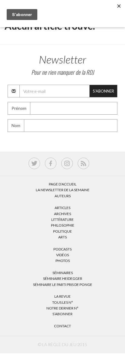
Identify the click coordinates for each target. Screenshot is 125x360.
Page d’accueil (62, 184)
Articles (62, 207)
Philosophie (62, 225)
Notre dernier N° (62, 308)
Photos (63, 260)
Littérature (62, 219)
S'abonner (103, 91)
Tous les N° (62, 302)
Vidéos (62, 255)
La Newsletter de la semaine (63, 190)
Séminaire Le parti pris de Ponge (62, 284)
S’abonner (62, 314)
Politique (62, 231)
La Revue (62, 296)
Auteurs (63, 196)
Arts (62, 237)
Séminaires (62, 272)
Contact (62, 326)
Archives (62, 213)
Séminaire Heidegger (62, 278)
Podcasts (62, 249)
